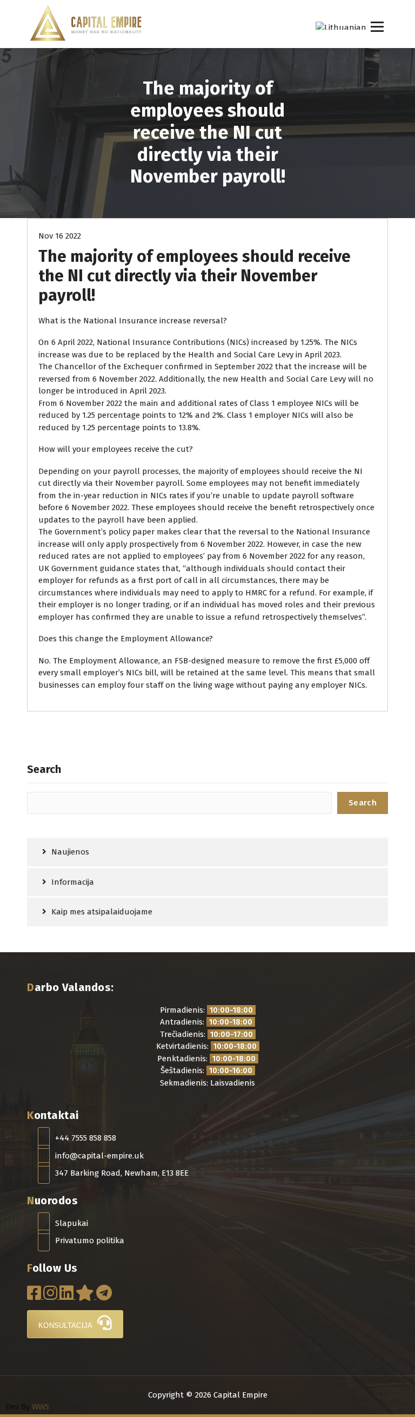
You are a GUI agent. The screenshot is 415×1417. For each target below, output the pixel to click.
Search (44, 769)
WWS (40, 1407)
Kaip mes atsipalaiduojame (101, 912)
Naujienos (70, 852)
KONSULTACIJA (66, 1325)
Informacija (72, 882)
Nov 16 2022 (59, 236)
